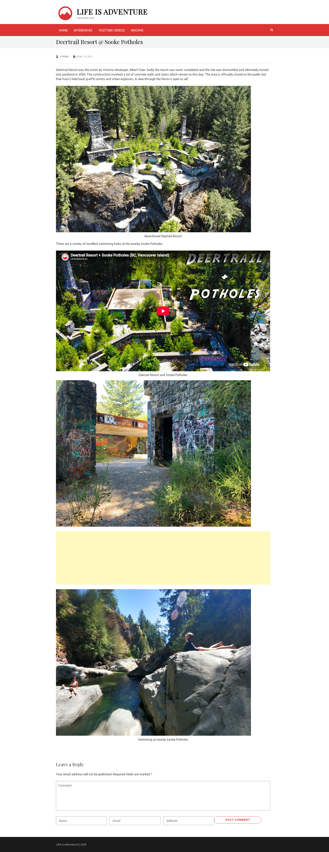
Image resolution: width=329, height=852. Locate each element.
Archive (137, 30)
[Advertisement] (163, 558)
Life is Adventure (112, 11)
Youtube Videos (112, 30)
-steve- (64, 56)
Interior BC (83, 30)
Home (63, 30)
